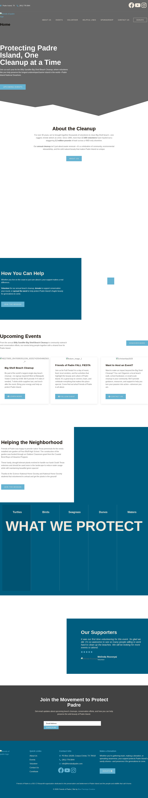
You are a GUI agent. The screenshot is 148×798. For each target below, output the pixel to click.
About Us (46, 20)
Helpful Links (89, 20)
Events (59, 20)
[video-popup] (110, 281)
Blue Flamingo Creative (86, 789)
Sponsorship (107, 20)
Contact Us (123, 20)
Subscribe (51, 727)
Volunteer (72, 20)
